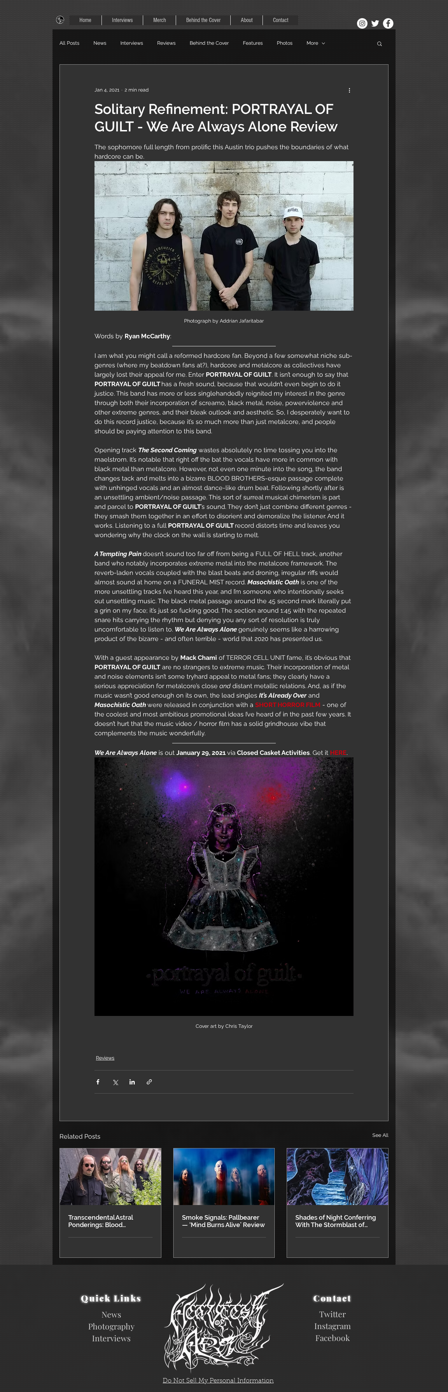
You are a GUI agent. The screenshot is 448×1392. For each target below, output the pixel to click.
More (312, 43)
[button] (379, 43)
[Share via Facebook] (97, 1082)
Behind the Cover (209, 43)
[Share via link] (149, 1082)
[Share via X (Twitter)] (115, 1082)
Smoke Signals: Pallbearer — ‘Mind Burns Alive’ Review (223, 1221)
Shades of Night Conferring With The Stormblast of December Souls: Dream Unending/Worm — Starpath (335, 1221)
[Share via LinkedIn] (132, 1082)
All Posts (69, 43)
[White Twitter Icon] (375, 23)
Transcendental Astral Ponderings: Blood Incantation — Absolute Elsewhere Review (103, 1221)
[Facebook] (388, 23)
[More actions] (349, 90)
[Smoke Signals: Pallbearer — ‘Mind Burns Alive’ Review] (224, 1176)
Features (253, 43)
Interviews (131, 43)
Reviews (166, 43)
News (99, 43)
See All (380, 1135)
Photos (285, 43)
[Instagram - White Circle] (362, 23)
